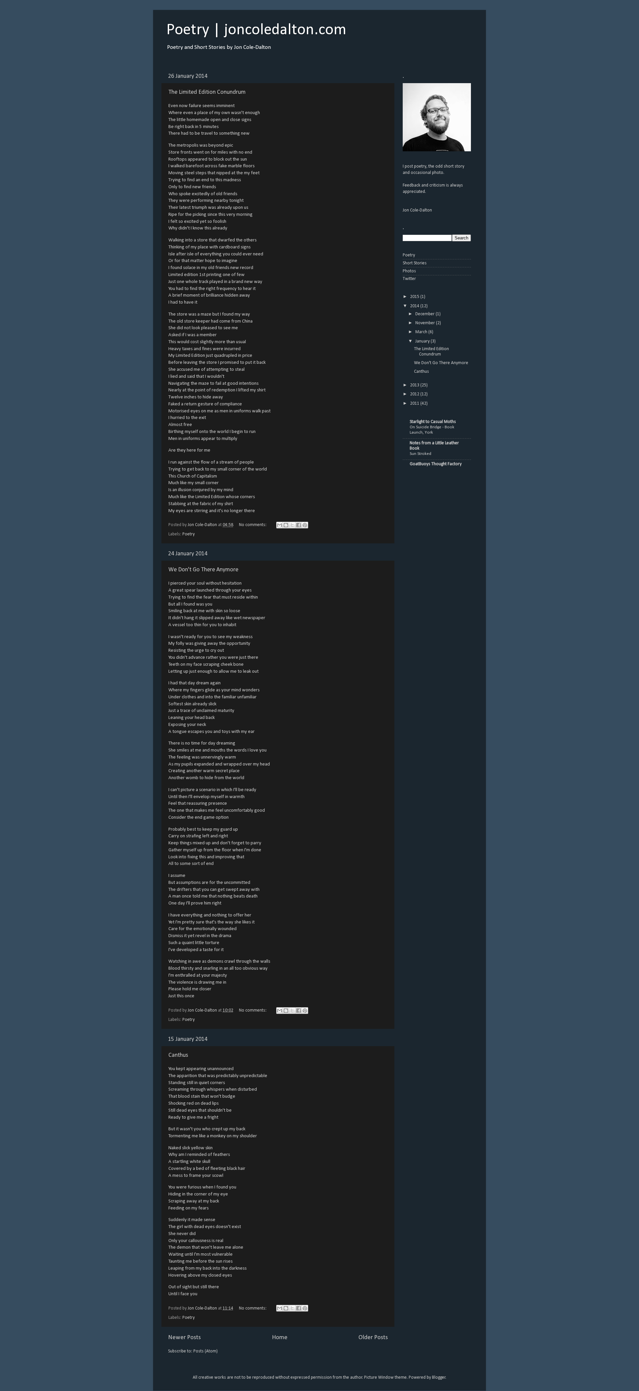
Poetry (188, 534)
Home (280, 1337)
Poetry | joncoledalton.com (256, 30)
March (421, 332)
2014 (415, 306)
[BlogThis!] (286, 525)
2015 (415, 297)
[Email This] (279, 525)
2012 (415, 394)
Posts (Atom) (205, 1351)
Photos (409, 271)
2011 (415, 403)
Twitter (409, 279)
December (425, 314)
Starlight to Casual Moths (433, 422)
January (423, 341)
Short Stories (415, 263)
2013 (415, 385)
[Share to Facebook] (298, 525)
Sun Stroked (420, 454)
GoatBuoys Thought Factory (436, 464)
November (425, 323)
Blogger (439, 1377)
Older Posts (373, 1337)
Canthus (178, 1055)
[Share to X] (292, 525)
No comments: (253, 525)
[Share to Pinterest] (305, 525)
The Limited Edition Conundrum (207, 92)
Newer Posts (184, 1337)
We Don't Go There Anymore (203, 570)
